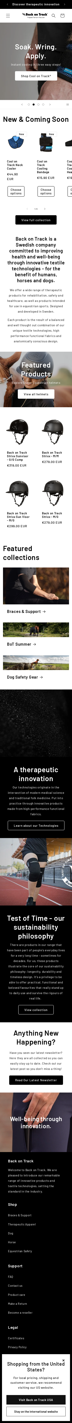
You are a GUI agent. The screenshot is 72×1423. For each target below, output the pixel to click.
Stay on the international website (36, 1411)
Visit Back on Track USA (36, 1400)
